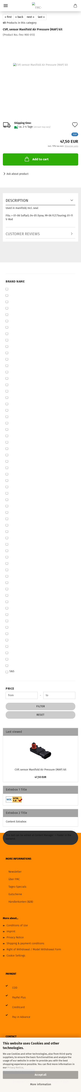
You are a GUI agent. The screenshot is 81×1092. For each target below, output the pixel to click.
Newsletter (14, 871)
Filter (40, 706)
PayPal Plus (19, 997)
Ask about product (17, 173)
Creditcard (18, 1007)
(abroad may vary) (42, 127)
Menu (5, 5)
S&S (11, 671)
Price (10, 688)
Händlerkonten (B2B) (20, 901)
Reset (40, 714)
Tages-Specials (17, 886)
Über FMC (14, 879)
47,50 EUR (40, 777)
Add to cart (40, 159)
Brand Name (15, 281)
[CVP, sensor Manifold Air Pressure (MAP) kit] (40, 64)
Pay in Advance (21, 1017)
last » (41, 17)
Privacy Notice (15, 1067)
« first (8, 17)
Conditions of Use (17, 925)
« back (19, 17)
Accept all (40, 1074)
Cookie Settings (16, 955)
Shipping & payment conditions (25, 943)
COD (14, 987)
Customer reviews (23, 234)
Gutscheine (15, 894)
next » (30, 17)
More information (40, 1084)
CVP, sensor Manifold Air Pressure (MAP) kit (40, 769)
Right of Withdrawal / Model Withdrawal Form (34, 949)
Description (17, 200)
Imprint (11, 931)
